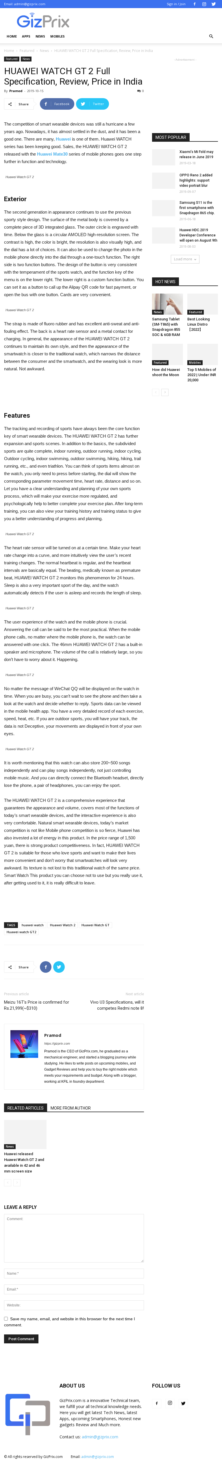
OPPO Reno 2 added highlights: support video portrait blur (196, 180)
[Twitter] (213, 4)
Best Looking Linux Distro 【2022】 (198, 324)
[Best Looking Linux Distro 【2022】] (202, 304)
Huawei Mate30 (52, 154)
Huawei (63, 139)
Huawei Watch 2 (62, 925)
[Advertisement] (74, 388)
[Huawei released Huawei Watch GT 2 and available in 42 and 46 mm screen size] (25, 1134)
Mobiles (57, 36)
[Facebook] (194, 4)
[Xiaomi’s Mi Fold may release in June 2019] (163, 157)
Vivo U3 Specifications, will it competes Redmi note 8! (117, 1005)
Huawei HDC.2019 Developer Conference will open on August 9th (198, 235)
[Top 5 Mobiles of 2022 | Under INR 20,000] (202, 354)
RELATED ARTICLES (26, 1108)
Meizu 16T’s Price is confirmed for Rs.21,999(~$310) (36, 1005)
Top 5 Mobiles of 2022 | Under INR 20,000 (201, 374)
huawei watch (33, 925)
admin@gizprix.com (29, 4)
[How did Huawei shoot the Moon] (167, 354)
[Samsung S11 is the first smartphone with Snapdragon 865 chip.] (163, 208)
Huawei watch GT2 (21, 932)
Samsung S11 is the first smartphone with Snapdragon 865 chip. (197, 208)
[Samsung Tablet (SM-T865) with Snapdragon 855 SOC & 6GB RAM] (167, 304)
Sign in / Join (176, 4)
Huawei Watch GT (96, 925)
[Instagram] (204, 4)
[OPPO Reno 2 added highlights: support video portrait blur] (163, 181)
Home (12, 36)
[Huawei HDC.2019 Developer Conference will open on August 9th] (163, 235)
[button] (211, 36)
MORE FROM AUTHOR (71, 1108)
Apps (26, 36)
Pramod (16, 91)
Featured (27, 50)
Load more (183, 259)
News (40, 36)
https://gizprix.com (57, 1043)
